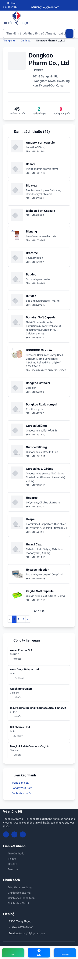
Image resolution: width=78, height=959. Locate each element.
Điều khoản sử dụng (20, 887)
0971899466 (25, 927)
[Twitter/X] (73, 5)
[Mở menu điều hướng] (72, 18)
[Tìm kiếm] (70, 33)
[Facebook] (60, 5)
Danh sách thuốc (21, 793)
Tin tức (12, 858)
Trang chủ (9, 40)
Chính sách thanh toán (21, 897)
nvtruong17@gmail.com (30, 933)
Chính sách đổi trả (18, 903)
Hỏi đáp (12, 864)
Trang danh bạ (20, 782)
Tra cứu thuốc (16, 853)
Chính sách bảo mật (19, 892)
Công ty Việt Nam (21, 787)
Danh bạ (25, 40)
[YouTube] (67, 5)
